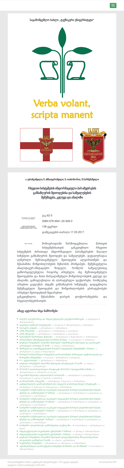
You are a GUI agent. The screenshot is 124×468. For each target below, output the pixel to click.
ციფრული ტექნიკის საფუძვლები (56, 324)
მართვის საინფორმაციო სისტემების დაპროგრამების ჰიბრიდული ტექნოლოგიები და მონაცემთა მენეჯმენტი (61, 356)
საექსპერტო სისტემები (53, 442)
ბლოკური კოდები (43, 327)
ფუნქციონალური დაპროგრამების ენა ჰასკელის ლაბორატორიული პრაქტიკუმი (60, 385)
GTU (114, 462)
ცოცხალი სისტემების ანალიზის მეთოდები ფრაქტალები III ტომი (57, 365)
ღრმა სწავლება (49, 330)
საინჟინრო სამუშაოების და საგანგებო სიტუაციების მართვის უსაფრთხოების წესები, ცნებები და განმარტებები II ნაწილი (61, 410)
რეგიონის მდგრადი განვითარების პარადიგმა (58, 376)
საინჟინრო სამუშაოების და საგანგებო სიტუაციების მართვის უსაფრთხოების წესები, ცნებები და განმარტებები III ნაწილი (61, 401)
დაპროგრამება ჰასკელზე (52, 381)
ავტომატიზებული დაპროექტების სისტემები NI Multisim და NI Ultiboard (62, 447)
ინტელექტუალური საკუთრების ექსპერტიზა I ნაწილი (59, 434)
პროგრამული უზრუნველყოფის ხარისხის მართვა (57, 339)
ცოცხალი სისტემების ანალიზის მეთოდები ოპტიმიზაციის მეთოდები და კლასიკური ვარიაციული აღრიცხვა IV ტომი (60, 344)
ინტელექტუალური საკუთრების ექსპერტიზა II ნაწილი (60, 431)
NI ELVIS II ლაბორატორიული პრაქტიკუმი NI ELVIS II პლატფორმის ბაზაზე (57, 370)
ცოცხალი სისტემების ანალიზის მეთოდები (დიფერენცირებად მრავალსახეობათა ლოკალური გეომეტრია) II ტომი (59, 438)
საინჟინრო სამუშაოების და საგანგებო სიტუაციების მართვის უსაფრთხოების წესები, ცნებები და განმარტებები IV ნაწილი (61, 392)
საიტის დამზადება (9, 460)
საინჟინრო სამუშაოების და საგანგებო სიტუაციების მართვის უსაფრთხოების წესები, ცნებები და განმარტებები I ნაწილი (60, 419)
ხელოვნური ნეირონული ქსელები (59, 336)
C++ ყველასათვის (44, 360)
